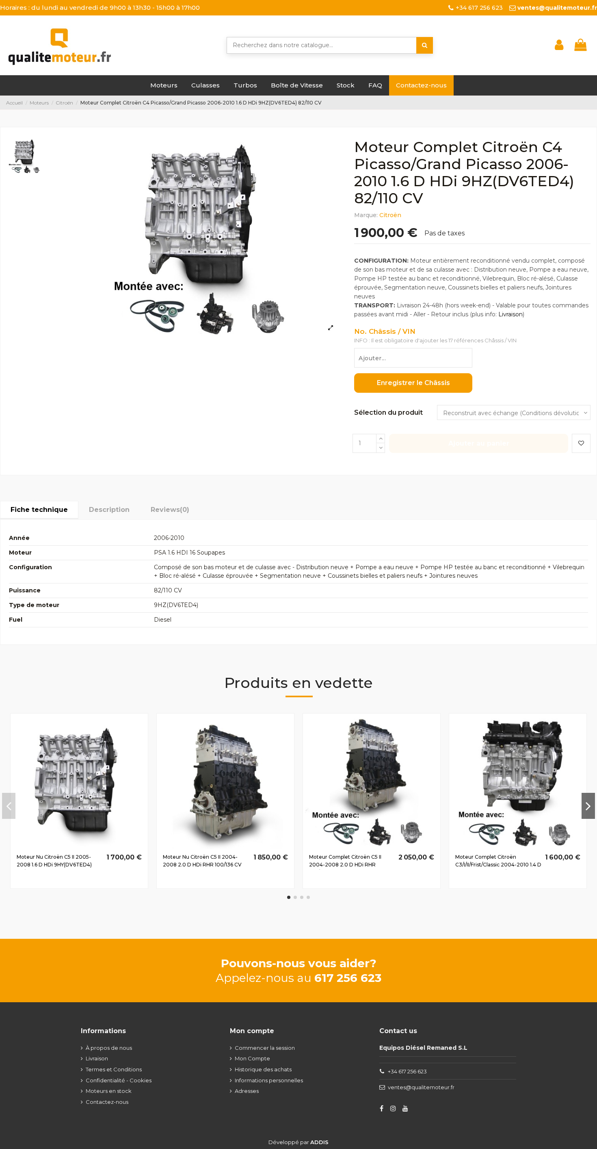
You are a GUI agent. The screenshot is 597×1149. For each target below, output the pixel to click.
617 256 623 (347, 978)
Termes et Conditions (114, 1069)
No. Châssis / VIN (384, 332)
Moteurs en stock (109, 1091)
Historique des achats (263, 1069)
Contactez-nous (107, 1102)
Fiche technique (39, 510)
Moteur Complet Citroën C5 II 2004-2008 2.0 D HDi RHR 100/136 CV (345, 864)
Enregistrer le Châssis (413, 383)
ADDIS (319, 1142)
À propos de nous (109, 1048)
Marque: (366, 215)
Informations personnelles (269, 1080)
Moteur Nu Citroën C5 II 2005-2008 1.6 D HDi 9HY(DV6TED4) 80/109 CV (54, 864)
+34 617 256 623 (407, 1071)
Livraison (510, 314)
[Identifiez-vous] (559, 45)
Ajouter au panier (478, 443)
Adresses (247, 1091)
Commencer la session (265, 1048)
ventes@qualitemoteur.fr (421, 1087)
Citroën (390, 215)
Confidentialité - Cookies (118, 1080)
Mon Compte (252, 1058)
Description (109, 510)
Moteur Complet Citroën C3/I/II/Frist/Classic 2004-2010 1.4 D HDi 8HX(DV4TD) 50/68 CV (498, 864)
